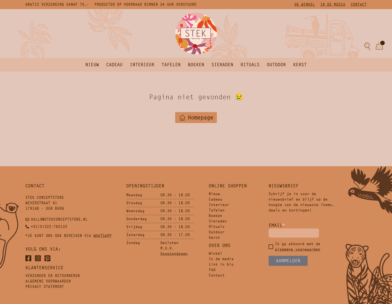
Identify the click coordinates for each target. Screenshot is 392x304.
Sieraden (222, 65)
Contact (359, 4)
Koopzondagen (174, 253)
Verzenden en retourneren (52, 275)
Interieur (142, 65)
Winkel (215, 253)
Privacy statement (44, 286)
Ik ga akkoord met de (297, 246)
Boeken (196, 65)
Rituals (250, 65)
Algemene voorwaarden (48, 281)
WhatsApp (102, 235)
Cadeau (114, 65)
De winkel (304, 4)
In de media (332, 4)
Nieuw (92, 65)
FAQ (212, 269)
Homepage (200, 117)
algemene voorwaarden (297, 249)
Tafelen (171, 65)
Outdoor (276, 65)
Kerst (300, 65)
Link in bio (221, 264)
